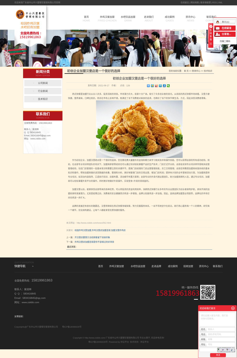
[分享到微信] (168, 85)
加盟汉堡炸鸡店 (118, 230)
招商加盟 (188, 266)
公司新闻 (43, 83)
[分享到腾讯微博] (160, 85)
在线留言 (185, 2)
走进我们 (149, 18)
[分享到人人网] (164, 85)
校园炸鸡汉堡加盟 (83, 230)
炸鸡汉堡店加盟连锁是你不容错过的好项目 (94, 242)
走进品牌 (156, 266)
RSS (214, 2)
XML (220, 2)
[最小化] (233, 308)
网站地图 (195, 2)
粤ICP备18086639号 (72, 327)
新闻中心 (196, 71)
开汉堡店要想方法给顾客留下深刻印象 (92, 237)
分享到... (226, 34)
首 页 (186, 71)
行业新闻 (43, 91)
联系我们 (218, 266)
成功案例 (170, 18)
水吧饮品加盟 (128, 18)
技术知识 (43, 99)
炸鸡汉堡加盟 (107, 18)
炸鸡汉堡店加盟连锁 (101, 230)
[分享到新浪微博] (156, 85)
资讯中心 (190, 18)
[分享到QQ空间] (152, 85)
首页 (86, 18)
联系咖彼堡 (205, 2)
